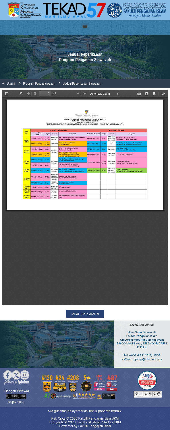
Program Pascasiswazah (39, 84)
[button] (85, 26)
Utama (11, 84)
